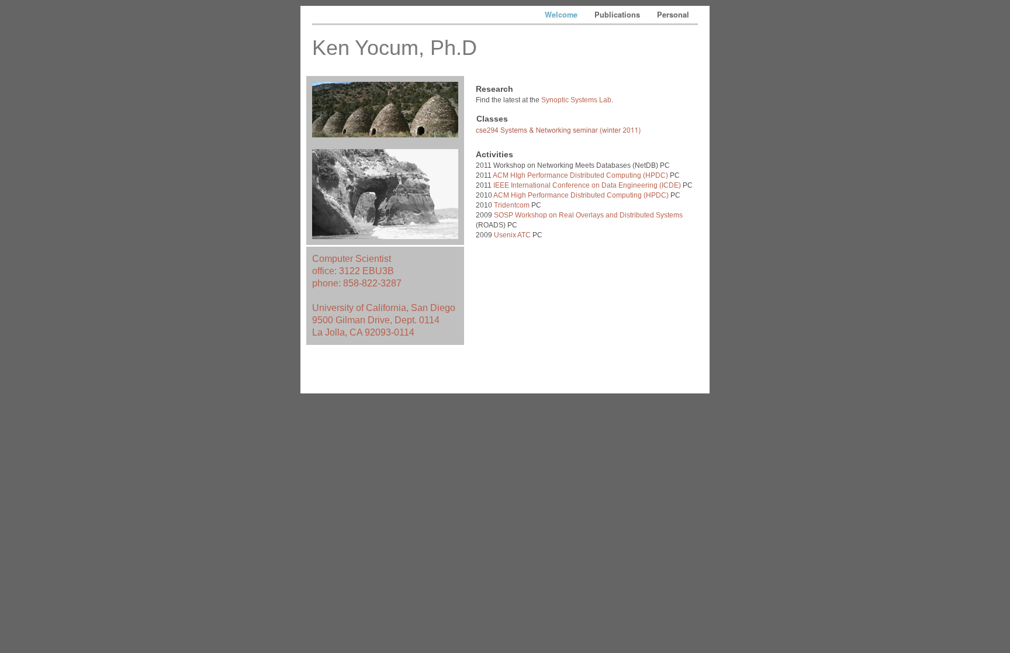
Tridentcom (512, 205)
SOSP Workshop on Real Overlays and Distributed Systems (588, 215)
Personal (673, 14)
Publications (618, 14)
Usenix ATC (512, 235)
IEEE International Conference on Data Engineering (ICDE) (587, 185)
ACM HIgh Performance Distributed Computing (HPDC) (580, 175)
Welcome (562, 14)
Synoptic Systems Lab (576, 100)
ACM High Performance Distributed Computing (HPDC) (580, 195)
